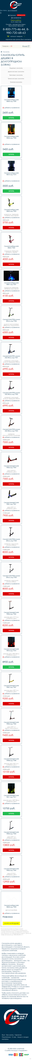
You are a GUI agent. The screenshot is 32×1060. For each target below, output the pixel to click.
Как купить (16, 39)
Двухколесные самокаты (16, 71)
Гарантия (9, 39)
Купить (11, 118)
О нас (14, 1037)
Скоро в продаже (11, 923)
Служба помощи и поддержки (16, 1050)
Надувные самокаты (16, 68)
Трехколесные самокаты (16, 78)
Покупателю (6, 1037)
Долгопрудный (12, 10)
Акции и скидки (23, 1037)
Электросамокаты (16, 82)
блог (22, 39)
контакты (27, 39)
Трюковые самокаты (16, 75)
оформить (21, 15)
